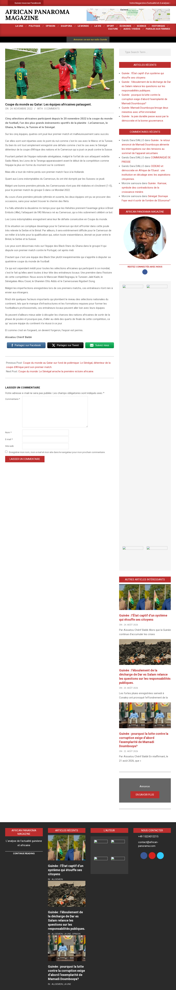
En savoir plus (145, 794)
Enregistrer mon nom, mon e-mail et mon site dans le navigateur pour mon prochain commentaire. (57, 452)
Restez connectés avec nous (145, 266)
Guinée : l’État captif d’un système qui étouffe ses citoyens (65, 870)
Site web (9, 446)
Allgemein (57, 879)
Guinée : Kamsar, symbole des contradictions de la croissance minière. (144, 187)
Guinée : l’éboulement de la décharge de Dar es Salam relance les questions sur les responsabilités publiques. (146, 86)
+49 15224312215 (148, 836)
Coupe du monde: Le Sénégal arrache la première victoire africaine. (56, 371)
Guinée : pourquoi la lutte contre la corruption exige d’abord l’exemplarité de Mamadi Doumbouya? (144, 99)
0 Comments (52, 108)
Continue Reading (24, 853)
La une (67, 934)
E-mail (9, 439)
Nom (8, 432)
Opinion (76, 934)
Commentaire (12, 399)
